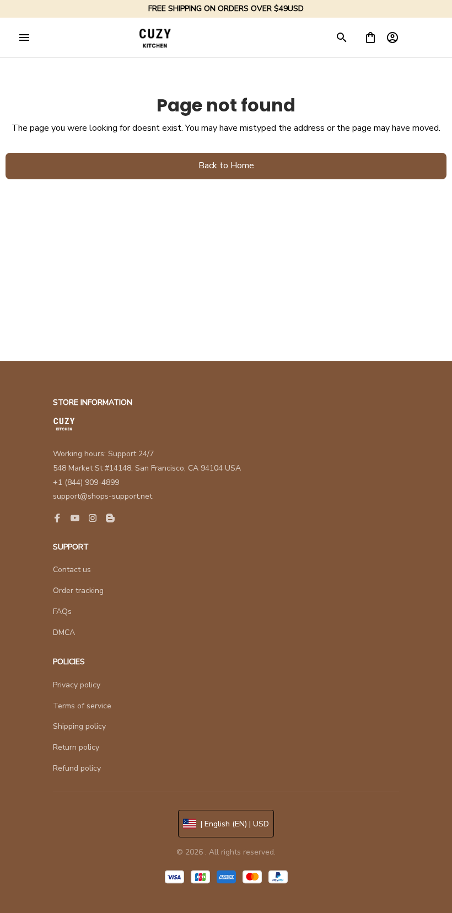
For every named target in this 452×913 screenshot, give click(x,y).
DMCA (64, 632)
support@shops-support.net (102, 496)
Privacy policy (76, 685)
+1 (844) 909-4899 (86, 482)
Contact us (72, 569)
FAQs (62, 611)
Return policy (76, 747)
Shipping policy (79, 726)
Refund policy (77, 768)
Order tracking (78, 590)
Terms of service (82, 706)
